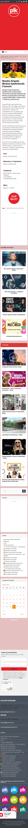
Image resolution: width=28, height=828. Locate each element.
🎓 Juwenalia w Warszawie (10, 559)
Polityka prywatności (9, 545)
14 (17, 599)
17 (3, 603)
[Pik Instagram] (26, 1)
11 (7, 599)
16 (23, 599)
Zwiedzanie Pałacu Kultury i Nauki (11, 367)
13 (13, 599)
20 (13, 603)
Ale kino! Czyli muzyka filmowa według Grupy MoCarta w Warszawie (13, 480)
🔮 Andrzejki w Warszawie (10, 550)
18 (7, 603)
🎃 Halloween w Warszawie (10, 557)
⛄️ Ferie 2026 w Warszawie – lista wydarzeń (14, 547)
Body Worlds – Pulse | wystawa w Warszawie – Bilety (11, 389)
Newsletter (6, 541)
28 (17, 606)
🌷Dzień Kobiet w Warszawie (11, 572)
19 (10, 603)
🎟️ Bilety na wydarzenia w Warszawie (13, 552)
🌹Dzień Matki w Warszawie (10, 574)
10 (3, 599)
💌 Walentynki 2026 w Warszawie (10, 772)
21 (17, 603)
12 (10, 599)
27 (13, 606)
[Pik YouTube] (24, 1)
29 (20, 606)
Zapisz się (14, 669)
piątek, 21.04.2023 (8, 156)
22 (20, 603)
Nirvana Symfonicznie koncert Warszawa (14, 208)
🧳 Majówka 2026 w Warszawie (11, 567)
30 (23, 606)
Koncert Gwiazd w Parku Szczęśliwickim (14, 314)
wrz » (22, 614)
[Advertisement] (14, 32)
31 (3, 610)
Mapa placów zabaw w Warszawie (12, 539)
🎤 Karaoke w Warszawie (10, 561)
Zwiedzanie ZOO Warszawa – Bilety (12, 435)
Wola (15, 178)
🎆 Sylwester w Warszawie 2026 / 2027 (13, 570)
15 (20, 599)
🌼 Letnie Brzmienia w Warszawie (12, 565)
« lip (4, 614)
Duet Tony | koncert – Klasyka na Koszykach (14, 292)
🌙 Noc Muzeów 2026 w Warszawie (12, 568)
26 (10, 606)
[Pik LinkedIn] (21, 1)
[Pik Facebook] (19, 1)
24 (3, 606)
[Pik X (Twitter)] (16, 1)
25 (7, 606)
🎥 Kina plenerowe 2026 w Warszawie (13, 563)
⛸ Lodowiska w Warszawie (10, 548)
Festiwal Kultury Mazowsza (14, 336)
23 (23, 603)
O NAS (5, 543)
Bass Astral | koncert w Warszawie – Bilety (14, 269)
